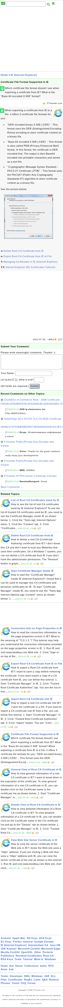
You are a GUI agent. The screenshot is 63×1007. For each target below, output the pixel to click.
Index (43, 966)
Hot (11, 966)
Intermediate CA (38, 945)
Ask (11, 969)
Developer (16, 976)
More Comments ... (12, 487)
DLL (53, 976)
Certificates (15, 979)
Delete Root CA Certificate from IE (24, 251)
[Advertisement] (31, 39)
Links (37, 979)
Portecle (48, 952)
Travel (15, 983)
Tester (4, 976)
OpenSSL (27, 952)
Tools (18, 959)
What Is (38, 959)
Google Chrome (44, 941)
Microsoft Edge (50, 948)
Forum (32, 983)
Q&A (45, 979)
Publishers (7, 956)
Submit (35, 386)
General (28, 941)
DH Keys (32, 938)
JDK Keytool (8, 948)
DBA (27, 976)
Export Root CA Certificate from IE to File (28, 256)
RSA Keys (7, 959)
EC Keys (6, 941)
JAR (46, 976)
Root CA (48, 956)
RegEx (28, 979)
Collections (31, 966)
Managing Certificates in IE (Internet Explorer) (31, 262)
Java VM (55, 945)
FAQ (23, 983)
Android (6, 938)
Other (37, 952)
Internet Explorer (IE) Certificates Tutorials (30, 267)
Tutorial (28, 959)
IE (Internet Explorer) (24, 75)
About (19, 966)
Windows (50, 959)
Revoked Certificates (29, 956)
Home (4, 75)
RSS (51, 966)
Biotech (54, 979)
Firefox (17, 941)
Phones (5, 983)
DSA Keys (45, 938)
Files (4, 979)
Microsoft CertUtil (29, 948)
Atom (4, 969)
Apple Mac (18, 938)
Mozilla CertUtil (10, 952)
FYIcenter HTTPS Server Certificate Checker (30, 476)
